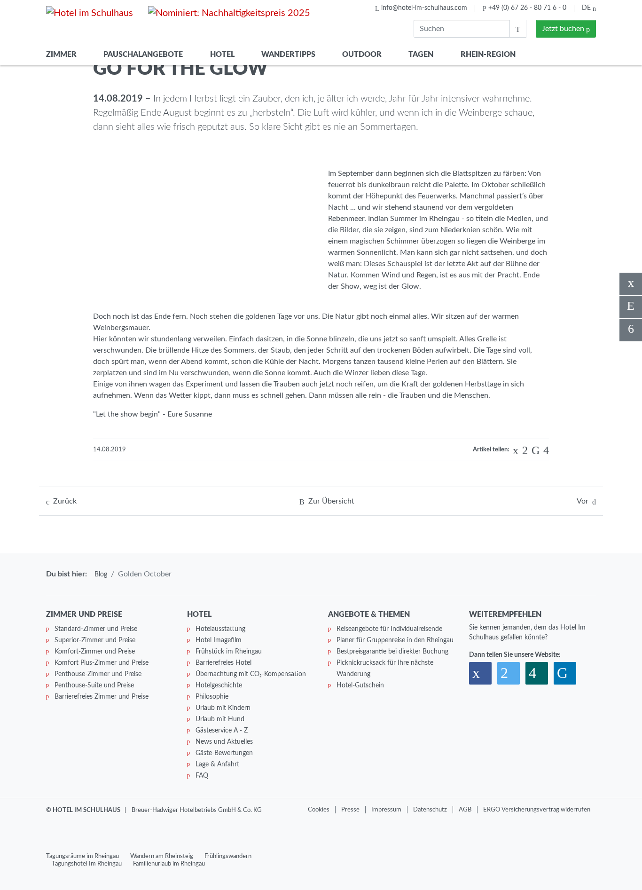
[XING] (544, 450)
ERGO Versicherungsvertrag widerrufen (536, 809)
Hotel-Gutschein (360, 685)
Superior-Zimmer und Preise (95, 640)
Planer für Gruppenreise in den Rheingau (395, 640)
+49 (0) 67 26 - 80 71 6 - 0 (527, 8)
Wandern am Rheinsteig (161, 856)
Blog (100, 574)
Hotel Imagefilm (219, 640)
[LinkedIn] (534, 450)
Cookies (318, 809)
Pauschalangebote (143, 54)
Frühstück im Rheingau (229, 651)
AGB (465, 809)
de (587, 8)
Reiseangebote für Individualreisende (389, 629)
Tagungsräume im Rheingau (82, 856)
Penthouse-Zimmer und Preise (98, 674)
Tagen (420, 54)
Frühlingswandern (227, 856)
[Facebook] (513, 450)
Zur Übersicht (331, 501)
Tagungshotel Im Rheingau (87, 863)
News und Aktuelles (224, 742)
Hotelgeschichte (219, 685)
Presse (350, 809)
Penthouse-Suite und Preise (94, 685)
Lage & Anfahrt (217, 764)
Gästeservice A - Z (222, 730)
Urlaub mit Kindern (223, 708)
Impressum (386, 809)
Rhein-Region (488, 54)
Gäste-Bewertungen (224, 753)
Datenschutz (430, 809)
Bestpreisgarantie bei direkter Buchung (392, 651)
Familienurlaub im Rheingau (169, 863)
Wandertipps (288, 54)
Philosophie (212, 696)
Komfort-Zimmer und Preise (95, 651)
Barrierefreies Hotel (223, 663)
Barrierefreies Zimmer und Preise (102, 696)
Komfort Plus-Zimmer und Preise (102, 663)
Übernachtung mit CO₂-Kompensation (251, 674)
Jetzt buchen (564, 28)
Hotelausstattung (220, 629)
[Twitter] (523, 450)
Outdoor (362, 54)
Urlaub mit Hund (220, 719)
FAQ (202, 775)
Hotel (222, 54)
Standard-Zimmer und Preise (96, 629)
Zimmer (61, 54)
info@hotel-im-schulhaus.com (424, 8)
